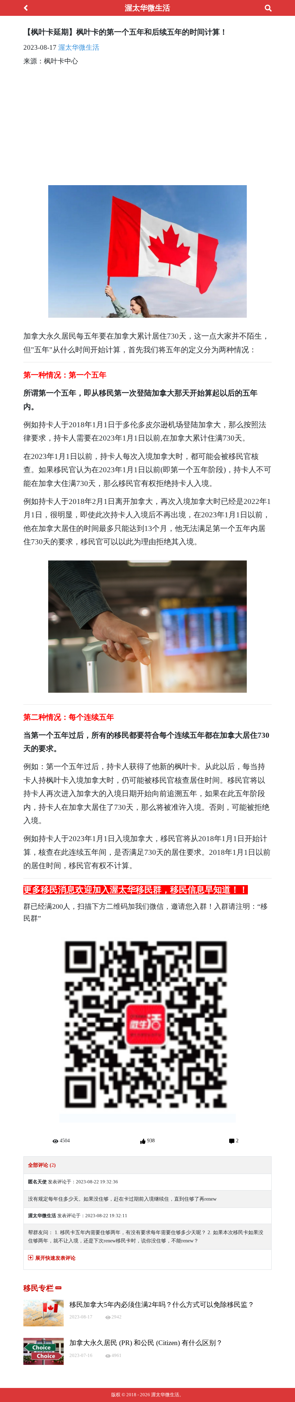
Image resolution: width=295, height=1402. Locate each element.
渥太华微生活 (78, 47)
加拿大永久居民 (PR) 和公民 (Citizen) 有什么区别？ (146, 1343)
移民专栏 (39, 1288)
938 (150, 1140)
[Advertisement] (147, 123)
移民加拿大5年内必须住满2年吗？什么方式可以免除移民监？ (161, 1304)
